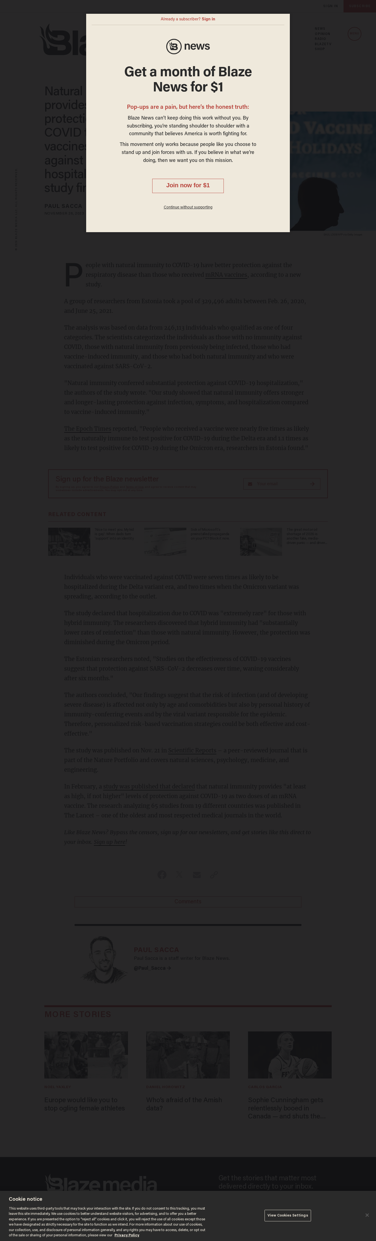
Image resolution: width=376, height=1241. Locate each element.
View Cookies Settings (288, 1215)
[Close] (367, 1215)
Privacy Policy (127, 1235)
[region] (188, 1216)
